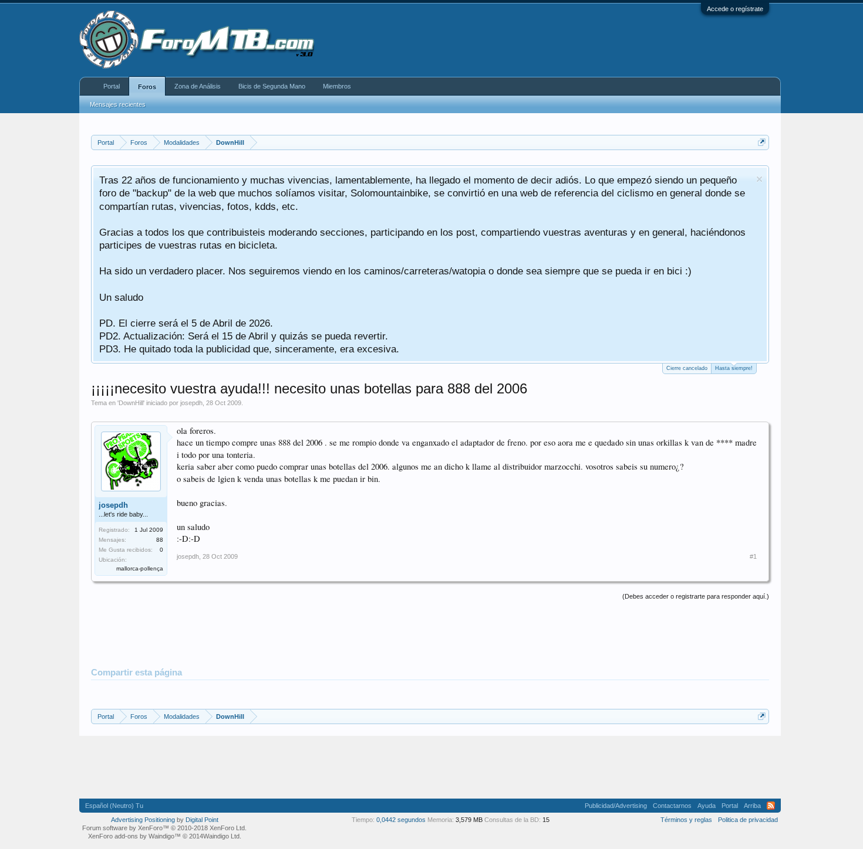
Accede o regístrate (735, 8)
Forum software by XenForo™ (164, 827)
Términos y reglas (686, 819)
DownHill (131, 402)
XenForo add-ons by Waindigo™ (134, 836)
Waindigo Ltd (221, 836)
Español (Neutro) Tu (114, 805)
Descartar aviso (759, 179)
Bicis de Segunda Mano (271, 86)
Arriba (752, 805)
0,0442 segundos (401, 819)
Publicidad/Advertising (616, 805)
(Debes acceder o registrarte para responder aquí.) (695, 596)
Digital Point (202, 819)
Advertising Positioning (143, 819)
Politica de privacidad (748, 819)
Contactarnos (672, 805)
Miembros (337, 86)
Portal (111, 86)
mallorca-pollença (139, 568)
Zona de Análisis (197, 86)
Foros (147, 86)
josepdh (191, 402)
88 (159, 539)
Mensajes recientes (118, 104)
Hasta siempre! (734, 368)
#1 (753, 556)
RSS (771, 806)
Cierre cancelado (686, 368)
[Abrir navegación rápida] (762, 142)
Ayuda (706, 805)
